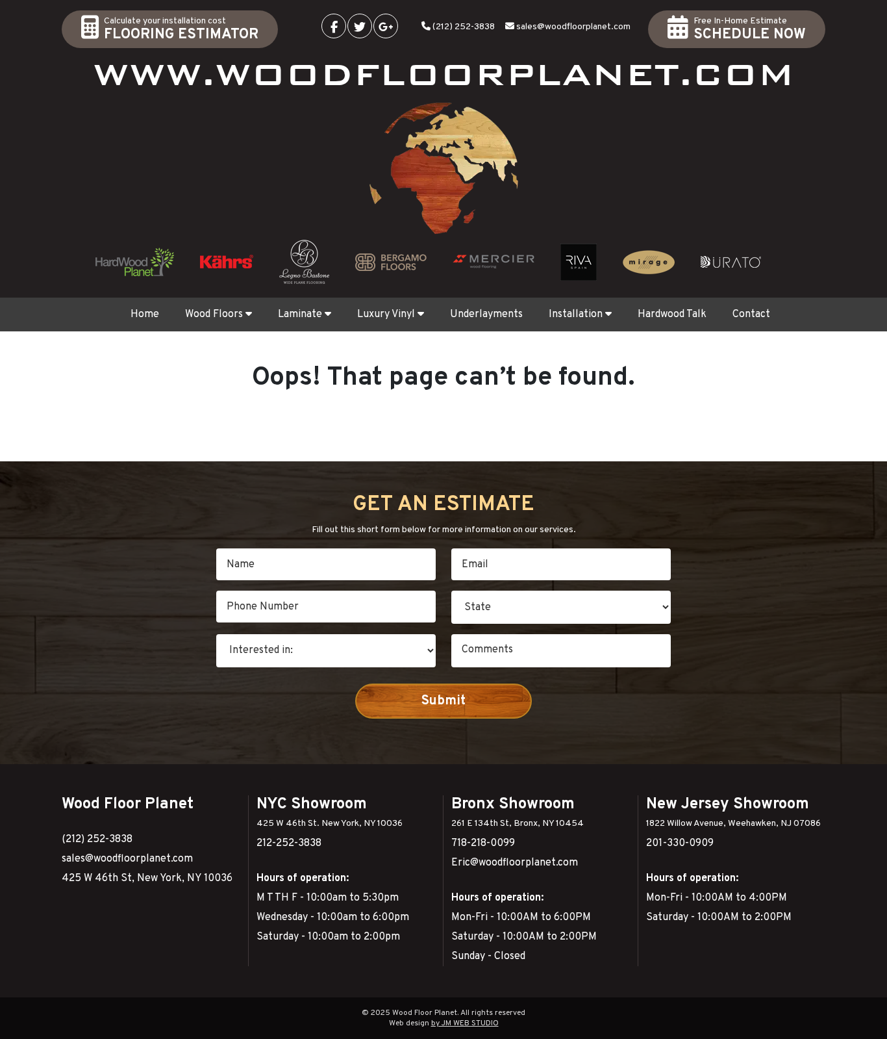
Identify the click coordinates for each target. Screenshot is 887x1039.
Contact (751, 314)
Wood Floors (214, 314)
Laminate (300, 314)
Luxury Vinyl (386, 314)
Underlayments (486, 314)
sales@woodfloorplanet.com (573, 26)
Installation (576, 314)
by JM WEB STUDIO (465, 1023)
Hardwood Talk (672, 314)
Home (145, 314)
